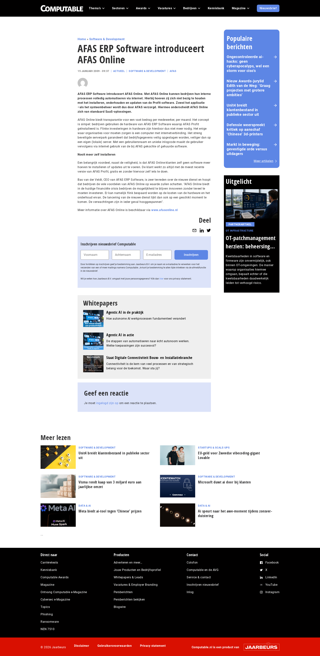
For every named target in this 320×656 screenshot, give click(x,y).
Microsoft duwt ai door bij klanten (224, 482)
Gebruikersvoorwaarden (114, 645)
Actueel (119, 71)
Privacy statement (153, 645)
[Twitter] (208, 230)
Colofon (192, 562)
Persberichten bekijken (129, 599)
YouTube (271, 584)
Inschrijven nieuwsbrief (203, 584)
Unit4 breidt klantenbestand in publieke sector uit (243, 110)
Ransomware (50, 621)
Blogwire (120, 607)
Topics (45, 607)
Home (82, 39)
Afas (173, 71)
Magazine (47, 584)
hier (161, 278)
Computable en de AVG (203, 570)
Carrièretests (49, 562)
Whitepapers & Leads (128, 577)
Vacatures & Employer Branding (136, 584)
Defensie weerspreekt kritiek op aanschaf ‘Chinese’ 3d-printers (246, 129)
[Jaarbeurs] (259, 647)
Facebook (272, 562)
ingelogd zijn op (107, 403)
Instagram (272, 592)
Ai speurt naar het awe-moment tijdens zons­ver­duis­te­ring (235, 513)
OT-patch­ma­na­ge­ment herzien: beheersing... (251, 242)
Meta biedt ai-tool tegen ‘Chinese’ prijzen (110, 511)
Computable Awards (55, 577)
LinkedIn (271, 577)
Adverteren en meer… (128, 562)
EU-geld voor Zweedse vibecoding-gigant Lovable (229, 455)
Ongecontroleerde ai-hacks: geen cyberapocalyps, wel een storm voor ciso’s (248, 64)
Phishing (47, 614)
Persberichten (123, 592)
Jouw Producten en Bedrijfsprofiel (137, 570)
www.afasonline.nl (164, 210)
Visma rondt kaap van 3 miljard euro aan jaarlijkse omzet (110, 484)
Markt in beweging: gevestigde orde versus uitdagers (247, 149)
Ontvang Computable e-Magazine (64, 592)
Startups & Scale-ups (214, 447)
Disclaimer (81, 645)
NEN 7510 (47, 629)
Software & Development (107, 39)
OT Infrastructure (240, 230)
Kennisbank (49, 570)
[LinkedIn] (201, 230)
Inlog (190, 592)
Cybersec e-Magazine (55, 599)
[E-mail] (194, 230)
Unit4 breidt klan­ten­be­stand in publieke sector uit (114, 455)
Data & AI (85, 505)
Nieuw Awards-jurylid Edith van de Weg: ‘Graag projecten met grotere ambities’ (248, 88)
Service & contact (199, 577)
